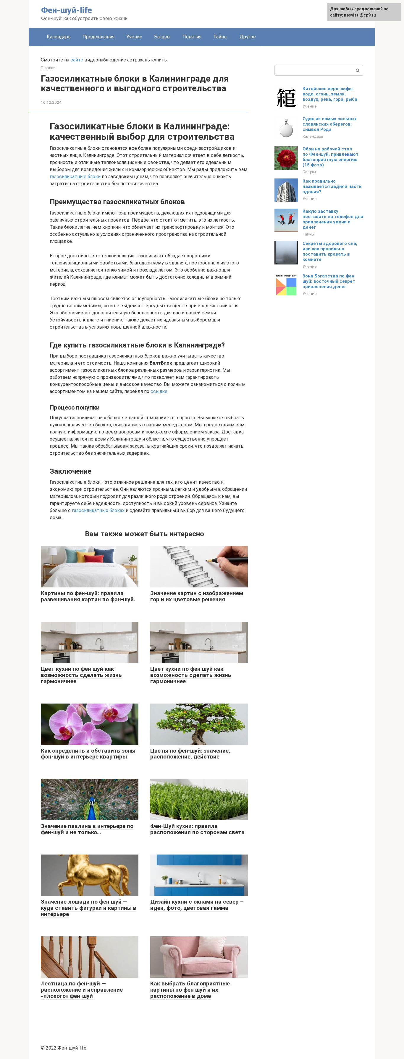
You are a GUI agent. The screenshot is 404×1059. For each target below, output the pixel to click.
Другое (248, 37)
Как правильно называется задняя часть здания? (332, 186)
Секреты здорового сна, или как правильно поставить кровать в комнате (330, 251)
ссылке (159, 391)
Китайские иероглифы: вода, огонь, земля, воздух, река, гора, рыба (330, 94)
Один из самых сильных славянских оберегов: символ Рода (330, 124)
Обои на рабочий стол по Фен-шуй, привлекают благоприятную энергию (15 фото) (330, 157)
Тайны (220, 37)
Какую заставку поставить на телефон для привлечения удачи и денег (333, 219)
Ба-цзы (162, 37)
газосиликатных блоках (98, 510)
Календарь (59, 37)
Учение (134, 37)
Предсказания (98, 37)
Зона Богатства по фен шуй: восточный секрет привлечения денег (329, 281)
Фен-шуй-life (66, 10)
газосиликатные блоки (75, 176)
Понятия (191, 37)
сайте (76, 60)
